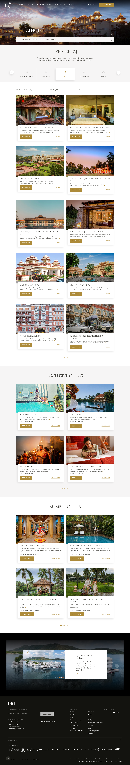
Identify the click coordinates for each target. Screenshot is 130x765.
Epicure (90, 725)
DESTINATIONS (20, 4)
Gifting (90, 720)
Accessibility (80, 761)
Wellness (72, 717)
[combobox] (65, 89)
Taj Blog (90, 728)
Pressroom (80, 759)
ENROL (77, 673)
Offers (90, 717)
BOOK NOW (26, 136)
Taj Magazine (74, 725)
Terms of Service (99, 759)
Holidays (91, 714)
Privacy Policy (108, 761)
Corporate (72, 759)
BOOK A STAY (106, 4)
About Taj (91, 712)
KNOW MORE (55, 426)
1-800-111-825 (13, 721)
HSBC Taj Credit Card (76, 731)
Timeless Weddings (76, 720)
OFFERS (50, 4)
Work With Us (89, 759)
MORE (58, 136)
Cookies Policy (118, 761)
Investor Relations (90, 761)
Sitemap (72, 728)
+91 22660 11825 (13, 724)
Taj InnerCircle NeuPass (95, 722)
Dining (72, 714)
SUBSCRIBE (47, 714)
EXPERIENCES (40, 4)
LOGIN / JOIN (26, 558)
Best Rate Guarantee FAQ (112, 759)
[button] (64, 740)
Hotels (72, 712)
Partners (100, 761)
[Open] (79, 90)
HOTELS (30, 4)
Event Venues (74, 722)
